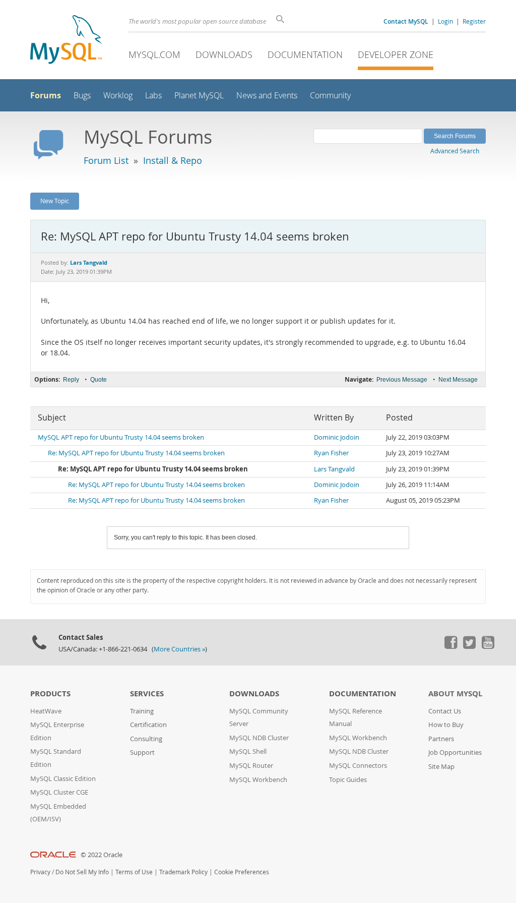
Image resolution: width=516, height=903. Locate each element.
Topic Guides (348, 779)
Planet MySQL (199, 95)
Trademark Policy (183, 872)
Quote (98, 379)
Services (147, 693)
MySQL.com (154, 54)
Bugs (82, 95)
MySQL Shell (248, 751)
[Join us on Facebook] (450, 646)
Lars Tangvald (334, 469)
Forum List (106, 160)
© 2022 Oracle (101, 855)
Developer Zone (395, 54)
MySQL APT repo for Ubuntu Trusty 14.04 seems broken (121, 437)
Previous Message (401, 379)
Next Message (458, 379)
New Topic (54, 201)
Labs (153, 95)
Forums (45, 95)
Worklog (118, 95)
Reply (71, 379)
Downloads (224, 54)
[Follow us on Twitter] (469, 646)
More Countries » (179, 649)
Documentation (305, 54)
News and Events (266, 95)
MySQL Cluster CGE (59, 792)
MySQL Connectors (358, 765)
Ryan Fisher (331, 453)
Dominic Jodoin (336, 437)
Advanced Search (454, 151)
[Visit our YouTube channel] (488, 646)
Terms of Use (134, 872)
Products (50, 693)
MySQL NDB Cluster (259, 738)
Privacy (40, 872)
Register (474, 21)
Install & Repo (172, 160)
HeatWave (45, 711)
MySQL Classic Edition (63, 778)
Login (445, 21)
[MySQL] (66, 41)
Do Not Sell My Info (82, 872)
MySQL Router (251, 765)
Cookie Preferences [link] (241, 872)
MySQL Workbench (258, 779)
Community (330, 95)
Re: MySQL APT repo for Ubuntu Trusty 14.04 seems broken (136, 453)
